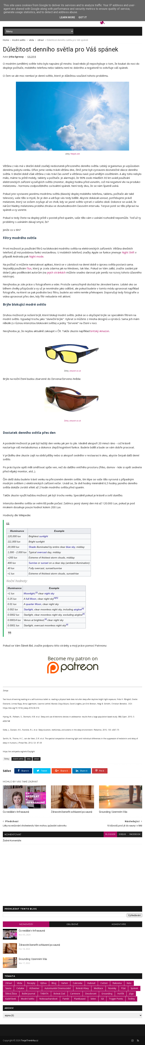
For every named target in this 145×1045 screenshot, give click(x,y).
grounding (107, 993)
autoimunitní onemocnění (58, 988)
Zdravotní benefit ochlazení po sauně (71, 811)
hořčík (120, 993)
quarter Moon (33, 604)
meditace (98, 988)
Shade (32, 546)
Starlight (28, 609)
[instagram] (132, 1040)
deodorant (90, 993)
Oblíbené (72, 924)
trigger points (116, 998)
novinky (112, 988)
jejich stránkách (56, 272)
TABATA (44, 993)
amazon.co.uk (75, 371)
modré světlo (18, 40)
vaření (64, 983)
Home (6, 40)
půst (123, 988)
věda (31, 40)
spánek (134, 988)
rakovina (117, 983)
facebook (134, 834)
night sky (49, 593)
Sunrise (33, 562)
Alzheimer (34, 988)
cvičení (104, 983)
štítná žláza (11, 993)
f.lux (29, 268)
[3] (36, 593)
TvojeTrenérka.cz (29, 1040)
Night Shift (128, 252)
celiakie (20, 988)
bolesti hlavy (82, 988)
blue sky (70, 546)
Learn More (67, 17)
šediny (131, 998)
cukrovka (77, 983)
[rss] (138, 1040)
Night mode (36, 256)
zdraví (40, 40)
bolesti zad (59, 993)
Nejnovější (26, 924)
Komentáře (119, 924)
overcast (42, 552)
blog (54, 983)
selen (93, 998)
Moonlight (29, 593)
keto (129, 983)
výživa (43, 983)
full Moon (31, 598)
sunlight (43, 536)
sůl (102, 998)
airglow (78, 609)
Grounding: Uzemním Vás (113, 811)
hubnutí (91, 983)
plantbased (79, 998)
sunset (44, 562)
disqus (122, 834)
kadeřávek (10, 998)
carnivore (75, 993)
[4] (55, 598)
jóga (131, 993)
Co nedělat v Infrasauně (16, 811)
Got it (83, 17)
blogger (110, 834)
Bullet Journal (28, 993)
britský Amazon (99, 331)
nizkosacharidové (48, 998)
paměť (66, 998)
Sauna (8, 988)
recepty (31, 983)
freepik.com (75, 154)
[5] (57, 598)
